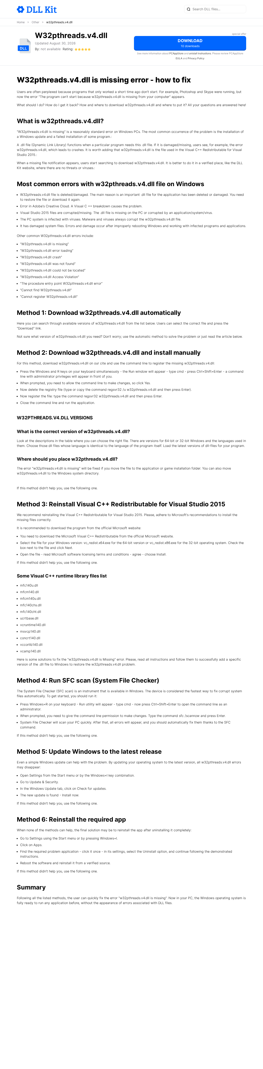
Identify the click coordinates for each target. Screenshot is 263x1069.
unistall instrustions (200, 53)
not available (51, 49)
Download (190, 43)
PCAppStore (176, 53)
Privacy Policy (196, 58)
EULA (179, 58)
